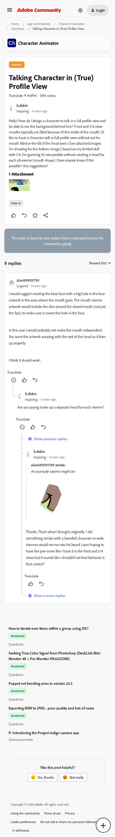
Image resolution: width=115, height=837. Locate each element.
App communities (39, 24)
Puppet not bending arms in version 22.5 (40, 683)
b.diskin (22, 105)
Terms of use (52, 813)
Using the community (25, 813)
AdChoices (22, 830)
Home (15, 24)
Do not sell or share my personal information (70, 822)
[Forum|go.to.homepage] (39, 10)
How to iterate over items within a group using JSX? (49, 628)
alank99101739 (28, 280)
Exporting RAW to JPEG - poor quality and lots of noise (51, 708)
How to (16, 203)
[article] (57, 330)
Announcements (21, 739)
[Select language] (80, 10)
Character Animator (72, 24)
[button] (9, 11)
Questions (17, 29)
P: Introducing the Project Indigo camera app (44, 732)
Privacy (70, 813)
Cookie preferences (23, 822)
